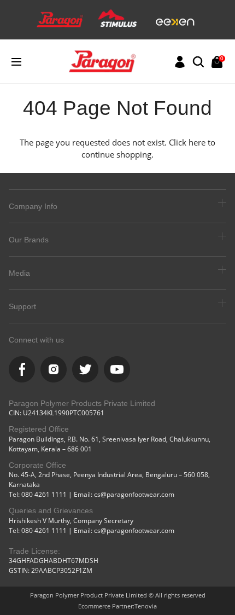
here (197, 142)
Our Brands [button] (29, 239)
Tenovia (145, 606)
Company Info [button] (33, 206)
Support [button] (22, 306)
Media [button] (19, 273)
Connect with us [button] (36, 339)
